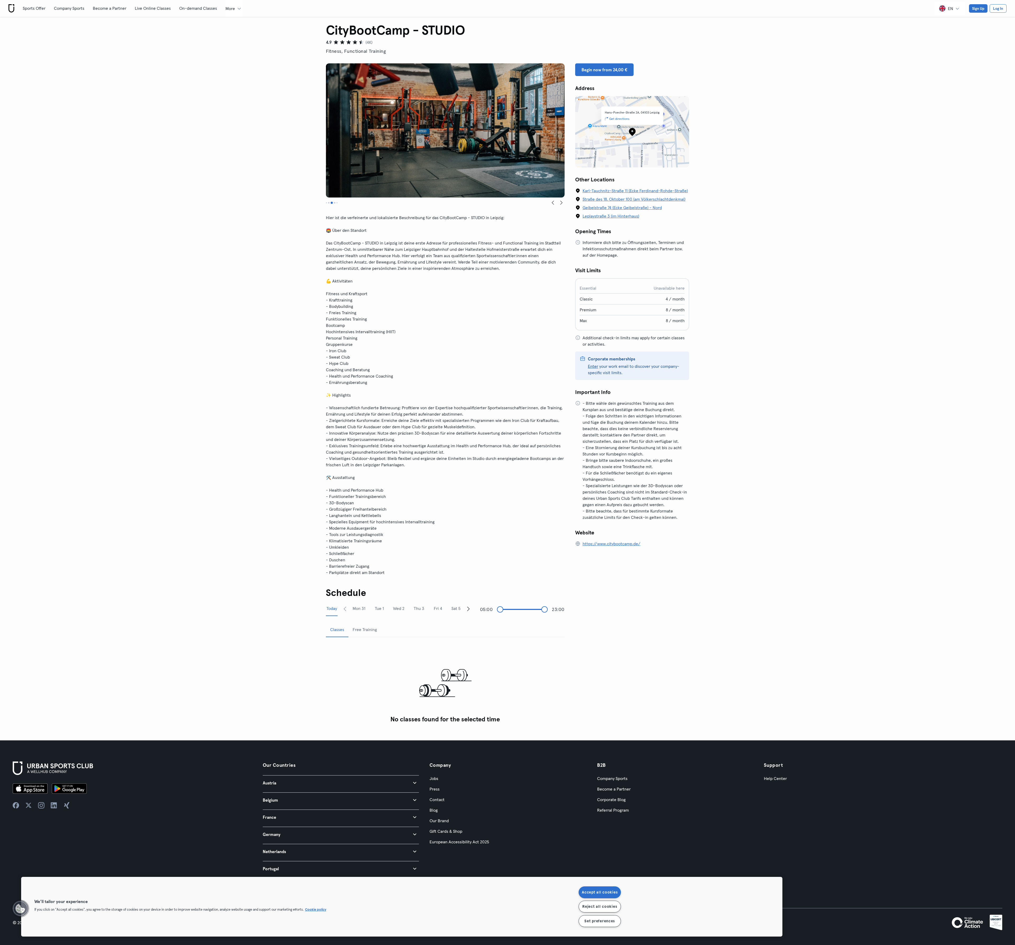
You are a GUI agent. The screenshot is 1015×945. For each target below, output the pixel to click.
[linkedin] (54, 805)
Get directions (619, 119)
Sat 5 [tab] (455, 608)
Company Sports (69, 8)
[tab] (326, 202)
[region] (401, 907)
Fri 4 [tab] (438, 608)
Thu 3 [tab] (419, 608)
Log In (998, 8)
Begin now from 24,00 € (604, 69)
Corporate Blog (611, 799)
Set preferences (599, 921)
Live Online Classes (153, 8)
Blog (434, 810)
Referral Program (613, 810)
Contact (437, 799)
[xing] (66, 805)
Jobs (434, 778)
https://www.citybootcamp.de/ (611, 543)
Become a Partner (109, 8)
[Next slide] (561, 203)
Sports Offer (34, 8)
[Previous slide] (553, 203)
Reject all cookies (599, 906)
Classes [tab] (337, 629)
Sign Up (978, 8)
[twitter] (28, 805)
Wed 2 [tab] (398, 608)
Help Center (775, 778)
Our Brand (439, 820)
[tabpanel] (445, 683)
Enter (593, 366)
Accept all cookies (599, 892)
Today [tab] (331, 608)
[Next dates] (468, 608)
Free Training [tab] (365, 629)
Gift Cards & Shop (446, 831)
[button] (341, 782)
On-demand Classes (198, 8)
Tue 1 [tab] (379, 608)
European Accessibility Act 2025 (459, 841)
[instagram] (41, 805)
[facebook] (16, 805)
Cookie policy (315, 909)
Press (435, 789)
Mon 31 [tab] (359, 608)
